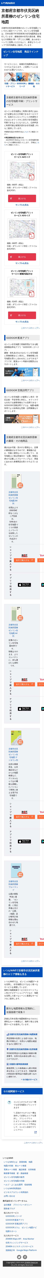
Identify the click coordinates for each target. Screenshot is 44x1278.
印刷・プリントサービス (10, 85)
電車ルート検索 (10, 1169)
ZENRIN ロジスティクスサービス (19, 1246)
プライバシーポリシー (22, 1204)
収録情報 (28, 1184)
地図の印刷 (8, 1165)
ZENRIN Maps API (13, 1239)
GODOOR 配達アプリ (15, 1220)
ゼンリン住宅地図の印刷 (14, 1181)
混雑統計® (10, 1250)
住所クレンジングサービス (17, 1242)
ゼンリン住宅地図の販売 (14, 1177)
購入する (22, 198)
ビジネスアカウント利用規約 (16, 1192)
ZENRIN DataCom (31, 1262)
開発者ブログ (9, 1208)
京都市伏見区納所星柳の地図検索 (23, 1034)
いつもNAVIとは (10, 1162)
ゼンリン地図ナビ (29, 1227)
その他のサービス (29, 1079)
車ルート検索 (20, 1165)
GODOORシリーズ (22, 85)
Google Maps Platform (27, 1250)
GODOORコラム (13, 1227)
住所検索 (32, 1169)
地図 (30, 1162)
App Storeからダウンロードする (24, 585)
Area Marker (28, 1239)
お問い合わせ (9, 1196)
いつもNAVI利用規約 (12, 1188)
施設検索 (22, 1169)
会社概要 (7, 1204)
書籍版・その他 (34, 85)
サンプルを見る (22, 204)
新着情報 (23, 1162)
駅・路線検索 (22, 1173)
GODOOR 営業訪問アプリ (17, 1223)
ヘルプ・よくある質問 (13, 1184)
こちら (26, 132)
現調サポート (11, 1231)
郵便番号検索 (9, 1173)
